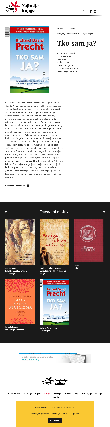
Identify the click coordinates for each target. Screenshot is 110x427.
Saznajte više (73, 413)
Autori (68, 393)
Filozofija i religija (85, 33)
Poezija (98, 393)
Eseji (76, 393)
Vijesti (38, 393)
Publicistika (72, 33)
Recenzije (27, 393)
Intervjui (57, 393)
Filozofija (55, 396)
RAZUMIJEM (55, 420)
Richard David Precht (66, 28)
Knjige (47, 393)
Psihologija (87, 393)
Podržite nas (14, 393)
